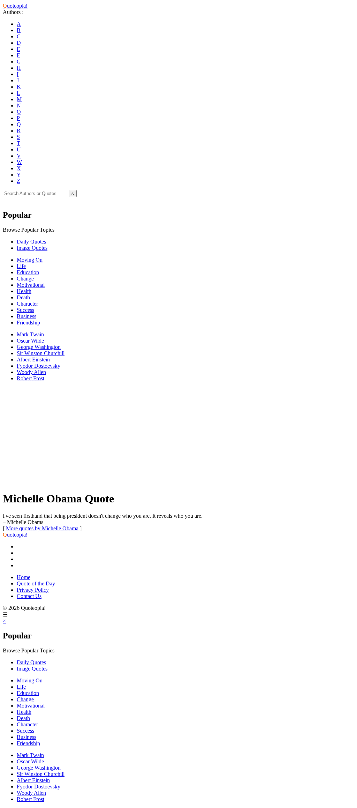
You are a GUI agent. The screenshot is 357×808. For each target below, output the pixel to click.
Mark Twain (30, 334)
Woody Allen (31, 372)
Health (24, 291)
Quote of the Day (36, 583)
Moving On (30, 260)
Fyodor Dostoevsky (38, 366)
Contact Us (29, 596)
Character (27, 304)
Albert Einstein (33, 359)
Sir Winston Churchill (40, 353)
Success (25, 310)
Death (23, 297)
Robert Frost (30, 378)
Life (21, 266)
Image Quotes (32, 248)
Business (26, 316)
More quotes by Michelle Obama (42, 528)
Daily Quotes (31, 242)
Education (28, 272)
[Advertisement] (178, 436)
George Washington (39, 347)
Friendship (28, 323)
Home (23, 577)
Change (25, 279)
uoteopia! (15, 6)
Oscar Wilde (30, 341)
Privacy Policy (33, 590)
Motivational (31, 285)
